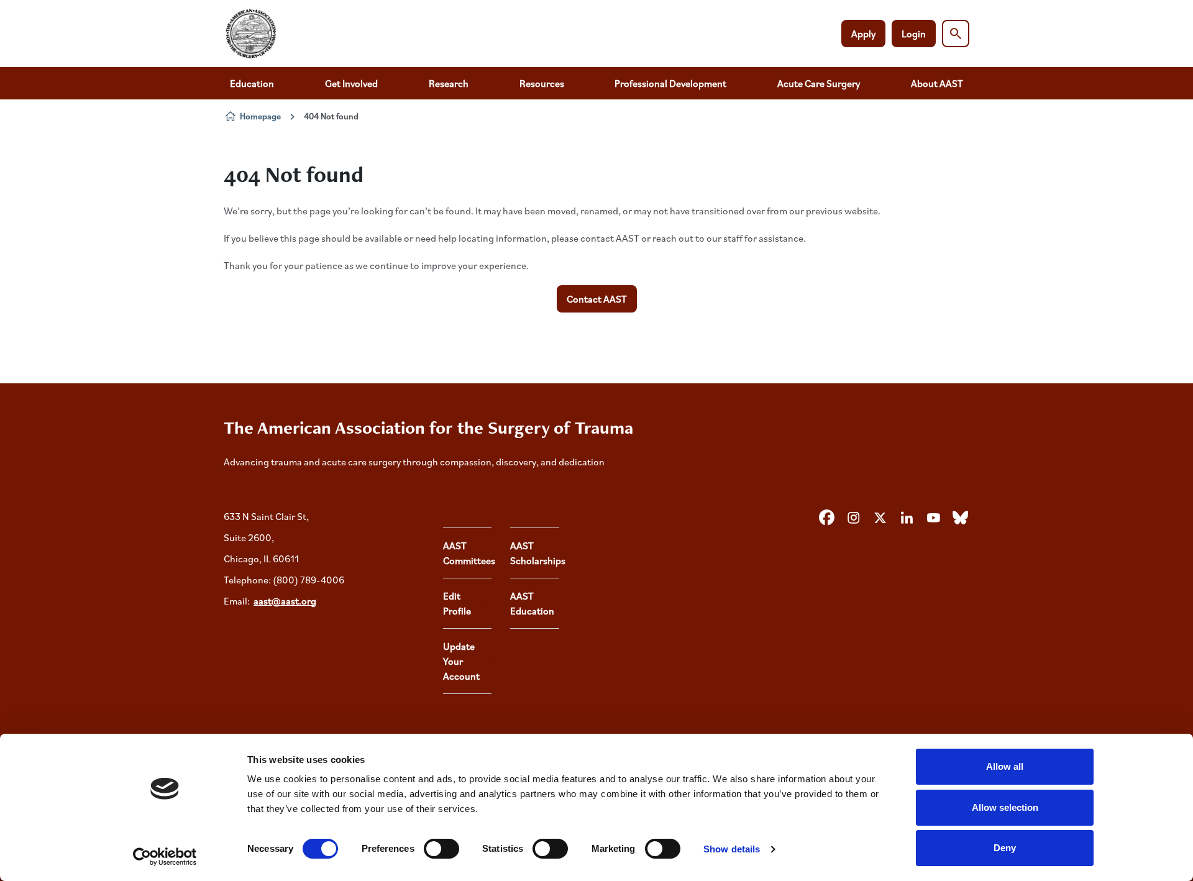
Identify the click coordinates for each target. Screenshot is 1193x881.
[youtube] (933, 518)
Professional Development (670, 83)
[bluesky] (960, 518)
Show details (731, 849)
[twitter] (880, 518)
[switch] (441, 849)
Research (449, 83)
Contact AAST (597, 299)
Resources (541, 83)
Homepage (260, 116)
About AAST (937, 83)
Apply (863, 33)
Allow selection (1005, 807)
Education (252, 83)
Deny (1005, 847)
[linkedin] (906, 518)
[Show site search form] (955, 33)
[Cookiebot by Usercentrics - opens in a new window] (165, 856)
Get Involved (351, 83)
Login (914, 33)
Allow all (1004, 766)
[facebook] (826, 518)
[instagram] (853, 518)
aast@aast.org (285, 601)
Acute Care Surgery (818, 83)
